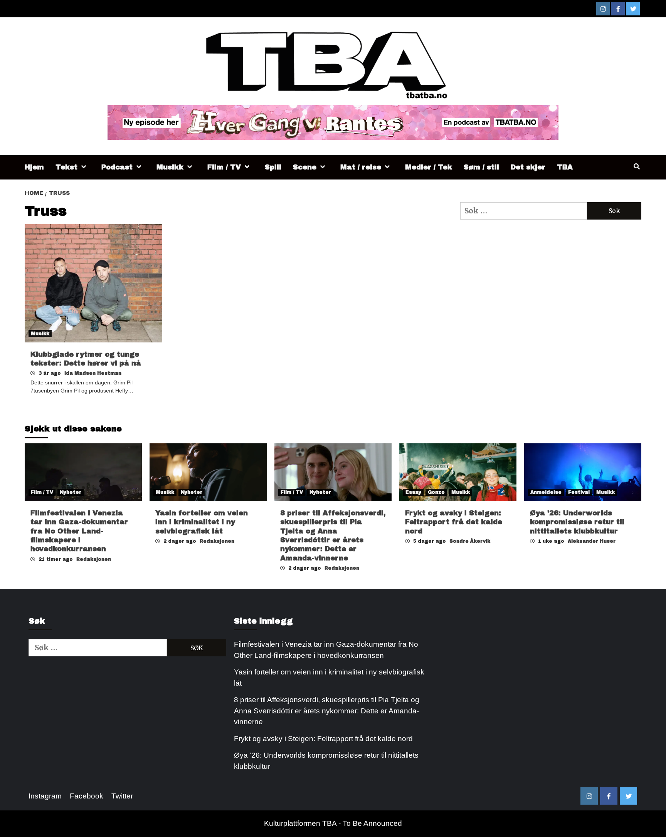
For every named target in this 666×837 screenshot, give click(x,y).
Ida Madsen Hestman (92, 373)
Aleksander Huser (592, 541)
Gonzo (436, 492)
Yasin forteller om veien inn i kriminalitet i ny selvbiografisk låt (201, 522)
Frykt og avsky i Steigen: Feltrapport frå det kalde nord (453, 522)
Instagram (45, 796)
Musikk (169, 167)
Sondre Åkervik (469, 541)
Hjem (34, 167)
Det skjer (528, 167)
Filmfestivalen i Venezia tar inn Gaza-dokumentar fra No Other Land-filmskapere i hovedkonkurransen (79, 531)
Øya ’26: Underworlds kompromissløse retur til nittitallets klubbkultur (577, 522)
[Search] (636, 166)
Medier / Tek (428, 167)
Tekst (66, 167)
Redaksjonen (93, 559)
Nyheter (70, 492)
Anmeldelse (546, 492)
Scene (304, 167)
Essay (413, 492)
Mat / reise (360, 167)
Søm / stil (481, 167)
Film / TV (224, 167)
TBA (565, 167)
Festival (579, 492)
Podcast (117, 167)
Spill (273, 167)
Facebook (86, 796)
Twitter (122, 796)
